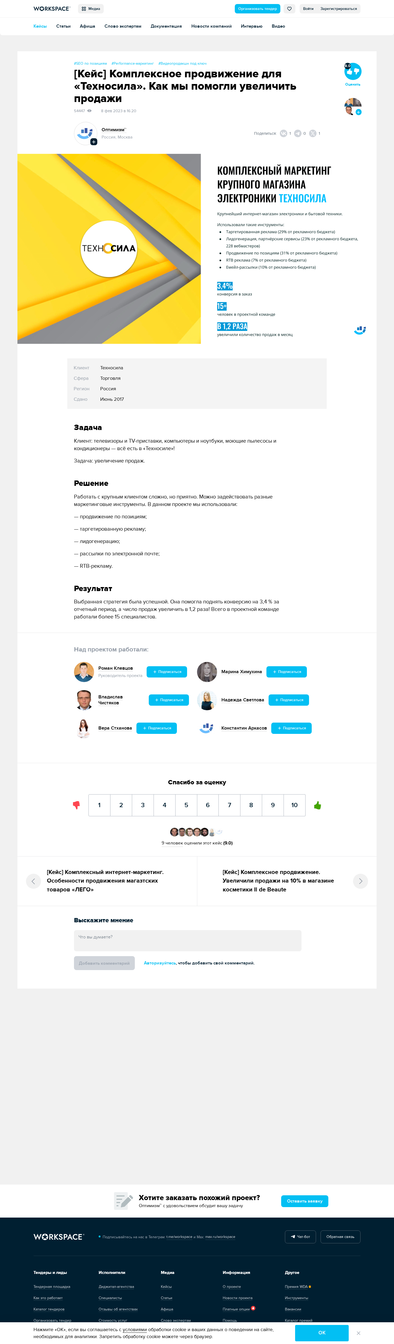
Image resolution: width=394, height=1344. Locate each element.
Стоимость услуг (113, 1320)
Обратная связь (340, 1236)
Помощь (230, 1320)
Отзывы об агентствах (118, 1309)
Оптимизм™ (114, 130)
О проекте (232, 1286)
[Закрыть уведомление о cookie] (358, 1333)
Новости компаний (211, 26)
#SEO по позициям (90, 63)
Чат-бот (302, 1236)
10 (295, 801)
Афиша (87, 26)
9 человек (172, 843)
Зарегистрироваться (339, 8)
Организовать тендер (257, 8)
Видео (278, 26)
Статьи (63, 26)
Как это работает (48, 1298)
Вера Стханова (115, 728)
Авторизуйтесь (160, 963)
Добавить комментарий (104, 963)
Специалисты (110, 1298)
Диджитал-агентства (116, 1286)
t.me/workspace (179, 1236)
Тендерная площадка (52, 1286)
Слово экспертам (123, 26)
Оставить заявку (305, 1201)
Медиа (93, 8)
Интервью (251, 26)
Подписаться (169, 671)
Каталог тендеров (49, 1309)
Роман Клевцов (115, 668)
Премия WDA (296, 1286)
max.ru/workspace (220, 1236)
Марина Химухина (241, 672)
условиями (135, 1329)
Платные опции (236, 1309)
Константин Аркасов (244, 728)
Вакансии (293, 1309)
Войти (308, 8)
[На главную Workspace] (59, 1237)
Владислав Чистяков (110, 700)
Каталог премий (299, 1320)
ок (322, 1333)
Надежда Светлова (242, 700)
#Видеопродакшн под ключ (182, 63)
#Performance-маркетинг (132, 63)
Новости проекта (237, 1298)
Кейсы (40, 26)
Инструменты (296, 1298)
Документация (166, 26)
